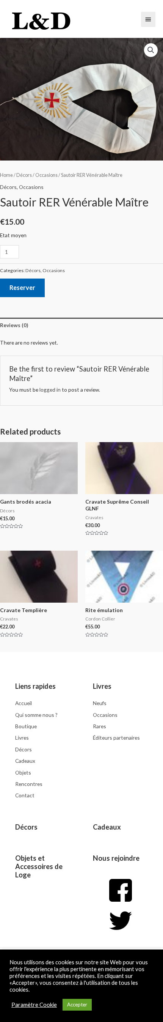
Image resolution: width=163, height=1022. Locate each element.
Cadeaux (107, 827)
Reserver (22, 287)
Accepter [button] (77, 1005)
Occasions (46, 175)
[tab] (81, 325)
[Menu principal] (148, 19)
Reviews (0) (14, 325)
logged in (50, 389)
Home (6, 175)
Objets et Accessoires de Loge (39, 866)
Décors (24, 175)
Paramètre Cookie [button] (34, 1005)
